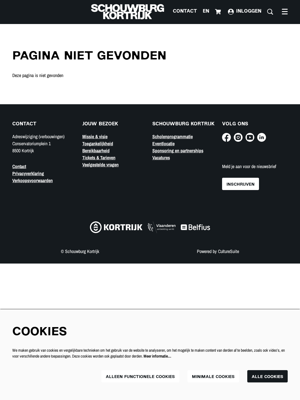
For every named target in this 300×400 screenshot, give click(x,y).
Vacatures (161, 157)
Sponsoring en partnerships (177, 150)
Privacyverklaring (28, 173)
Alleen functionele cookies (140, 377)
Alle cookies (267, 377)
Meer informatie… (157, 356)
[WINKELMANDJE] (218, 11)
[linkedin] (261, 137)
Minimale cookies (213, 377)
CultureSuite (228, 251)
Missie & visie (95, 136)
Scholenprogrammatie (172, 136)
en (206, 11)
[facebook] (226, 137)
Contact (185, 11)
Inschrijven (240, 185)
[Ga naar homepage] (127, 11)
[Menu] (285, 11)
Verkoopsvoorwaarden (32, 180)
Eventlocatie (163, 143)
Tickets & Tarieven (98, 157)
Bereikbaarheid (96, 150)
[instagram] (238, 137)
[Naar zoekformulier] (270, 11)
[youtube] (250, 137)
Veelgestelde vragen (100, 164)
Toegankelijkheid (97, 143)
